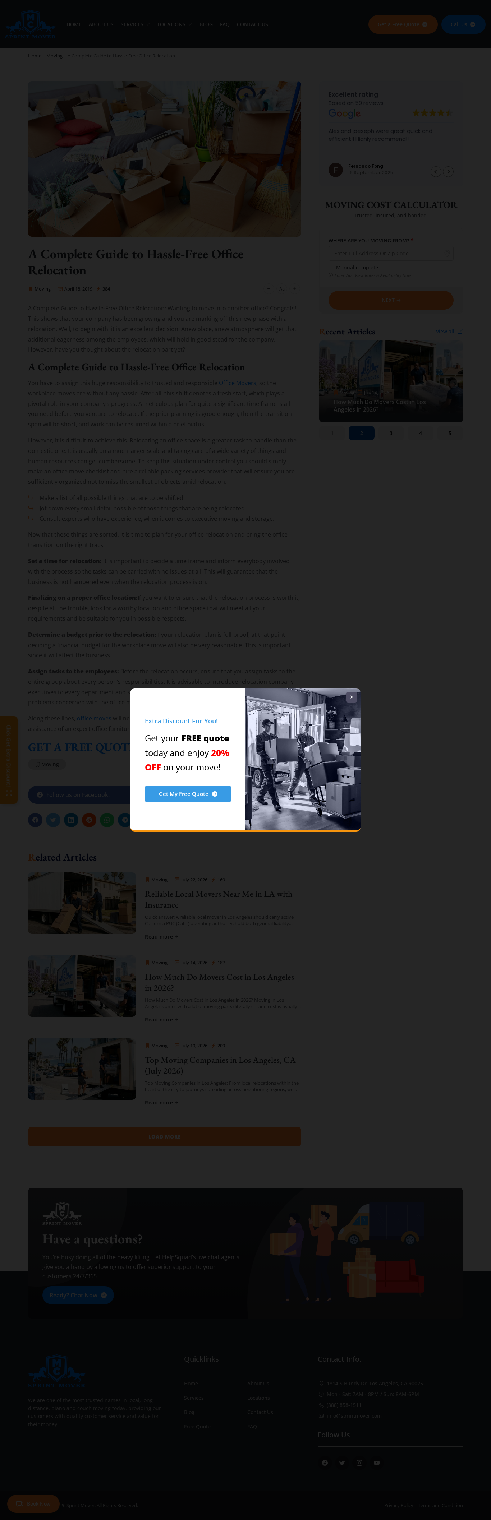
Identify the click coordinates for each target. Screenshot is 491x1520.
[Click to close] (351, 697)
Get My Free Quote (183, 793)
